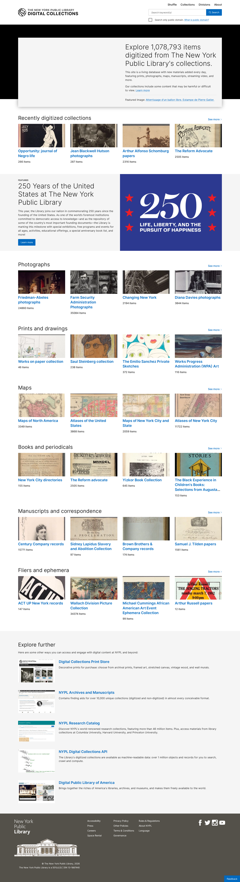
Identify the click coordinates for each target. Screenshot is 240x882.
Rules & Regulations (149, 820)
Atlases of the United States (88, 423)
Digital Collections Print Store (84, 662)
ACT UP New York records (40, 603)
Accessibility (94, 820)
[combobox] (177, 12)
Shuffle (172, 4)
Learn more (143, 90)
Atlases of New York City (196, 421)
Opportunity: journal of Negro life (37, 153)
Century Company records (41, 544)
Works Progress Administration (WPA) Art (197, 363)
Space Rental (94, 835)
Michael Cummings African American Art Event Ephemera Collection (146, 608)
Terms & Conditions (123, 830)
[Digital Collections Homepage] (48, 12)
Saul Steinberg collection (91, 361)
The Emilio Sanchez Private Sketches (146, 363)
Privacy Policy (120, 820)
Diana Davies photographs (198, 297)
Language (144, 830)
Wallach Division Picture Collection (91, 605)
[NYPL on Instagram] (214, 822)
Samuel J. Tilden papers (195, 544)
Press (90, 825)
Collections (188, 4)
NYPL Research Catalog (79, 723)
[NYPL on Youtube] (222, 822)
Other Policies (120, 825)
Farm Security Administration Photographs (83, 302)
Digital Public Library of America (87, 782)
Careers (91, 830)
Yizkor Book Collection (142, 480)
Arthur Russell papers (193, 603)
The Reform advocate (89, 480)
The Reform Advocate (194, 151)
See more (214, 119)
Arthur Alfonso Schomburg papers (146, 153)
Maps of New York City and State (146, 423)
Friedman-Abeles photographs (33, 299)
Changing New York (140, 297)
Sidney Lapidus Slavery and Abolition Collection (91, 546)
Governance (119, 835)
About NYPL (145, 825)
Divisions (204, 4)
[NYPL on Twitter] (207, 822)
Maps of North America (38, 421)
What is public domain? (196, 19)
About (218, 4)
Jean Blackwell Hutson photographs (89, 153)
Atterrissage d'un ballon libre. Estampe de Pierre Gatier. (180, 99)
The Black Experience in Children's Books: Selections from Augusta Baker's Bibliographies (196, 487)
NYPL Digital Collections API (83, 752)
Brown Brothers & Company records (138, 546)
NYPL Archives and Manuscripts (86, 692)
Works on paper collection (40, 361)
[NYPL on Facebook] (200, 822)
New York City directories (40, 480)
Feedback (232, 878)
